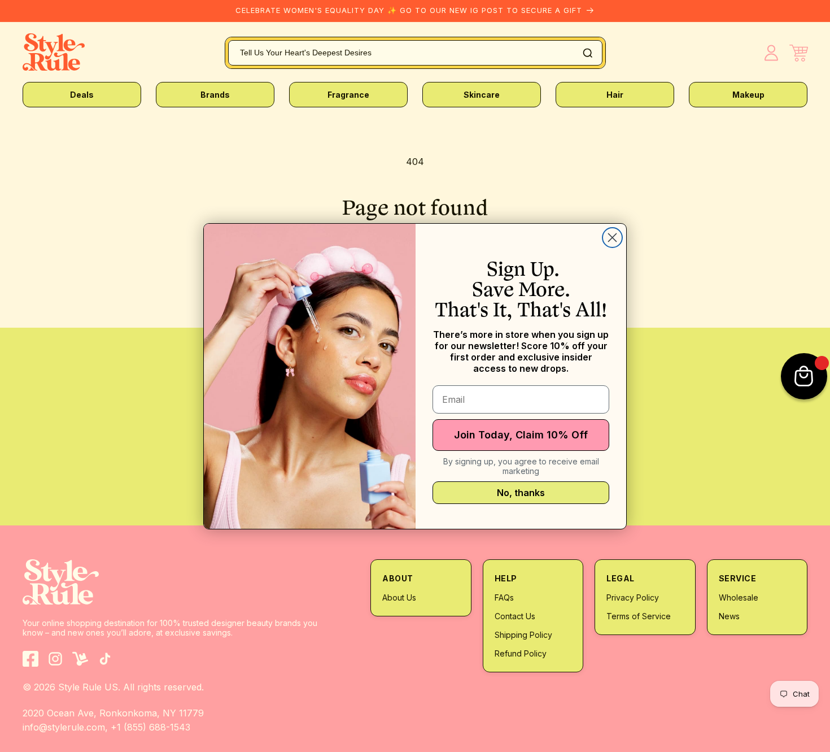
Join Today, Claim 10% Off (521, 435)
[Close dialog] (612, 237)
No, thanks (521, 492)
